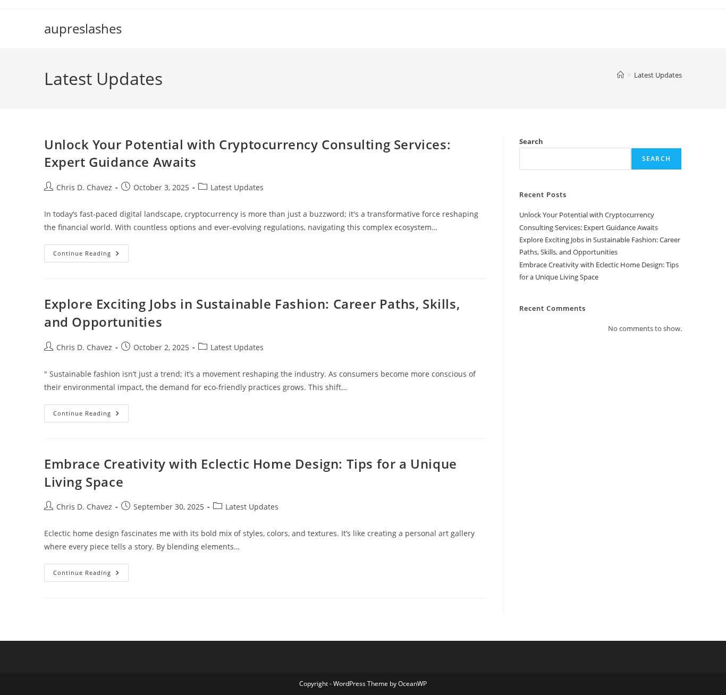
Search (531, 141)
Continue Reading (91, 255)
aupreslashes (83, 28)
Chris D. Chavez (84, 187)
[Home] (620, 75)
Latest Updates (658, 75)
